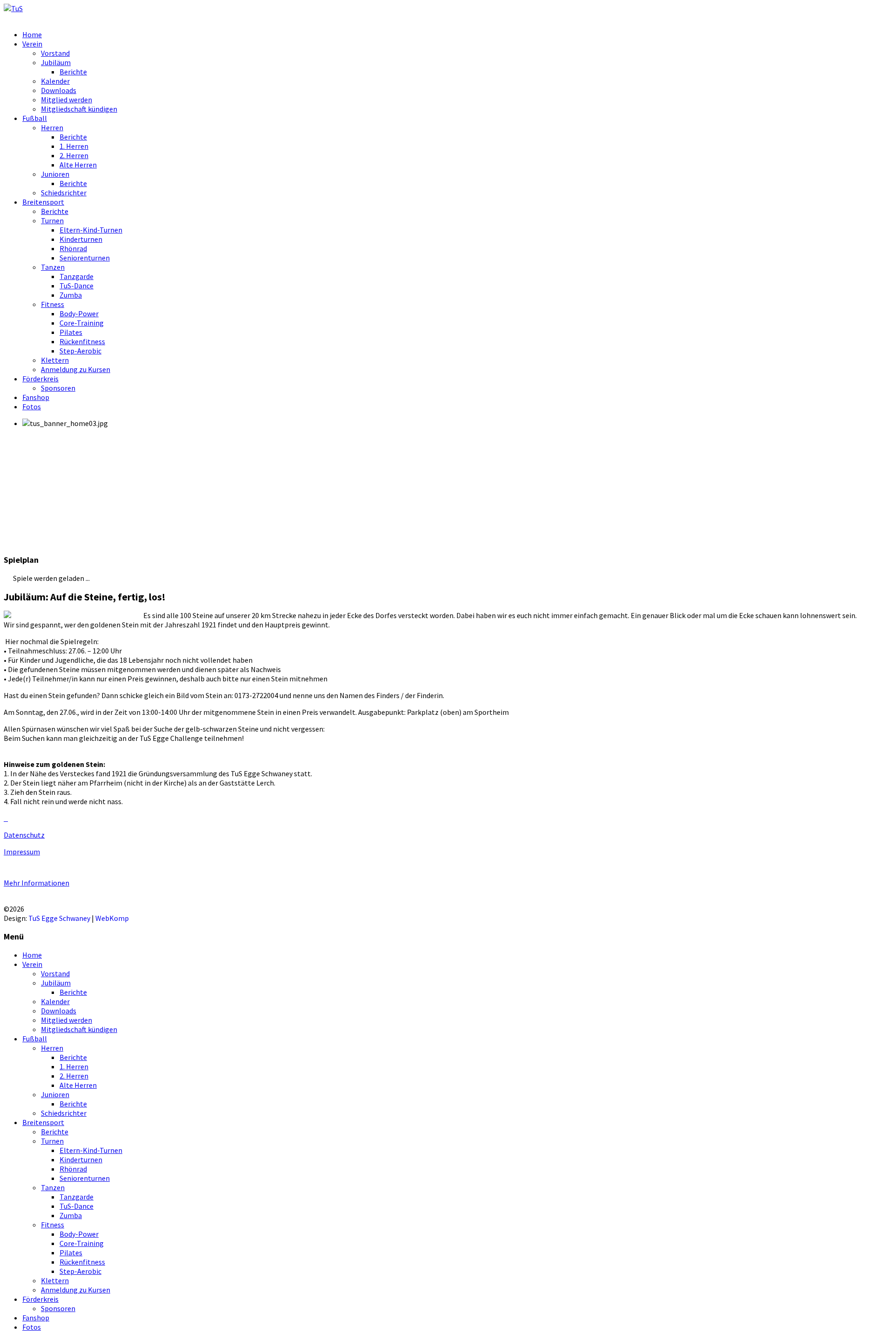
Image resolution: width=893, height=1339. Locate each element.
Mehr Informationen (36, 882)
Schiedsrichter (64, 192)
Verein (32, 43)
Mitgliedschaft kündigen (79, 108)
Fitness (52, 304)
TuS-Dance (76, 285)
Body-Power (79, 313)
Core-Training (82, 322)
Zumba (71, 295)
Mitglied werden (66, 99)
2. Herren (74, 155)
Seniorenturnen (85, 257)
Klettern (55, 360)
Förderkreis (40, 378)
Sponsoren (58, 388)
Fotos (31, 406)
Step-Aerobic (80, 350)
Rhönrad (73, 248)
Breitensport (43, 202)
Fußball (34, 118)
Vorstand (55, 53)
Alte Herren (78, 164)
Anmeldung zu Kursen (75, 369)
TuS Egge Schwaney (59, 918)
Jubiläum (56, 62)
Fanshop (35, 397)
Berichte (73, 71)
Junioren (55, 174)
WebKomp (112, 918)
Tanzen (53, 267)
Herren (52, 127)
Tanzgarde (76, 276)
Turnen (52, 220)
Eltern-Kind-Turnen (91, 229)
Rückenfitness (82, 341)
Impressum (22, 851)
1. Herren (74, 146)
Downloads (58, 90)
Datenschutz (24, 834)
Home (32, 34)
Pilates (71, 332)
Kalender (55, 81)
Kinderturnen (81, 239)
